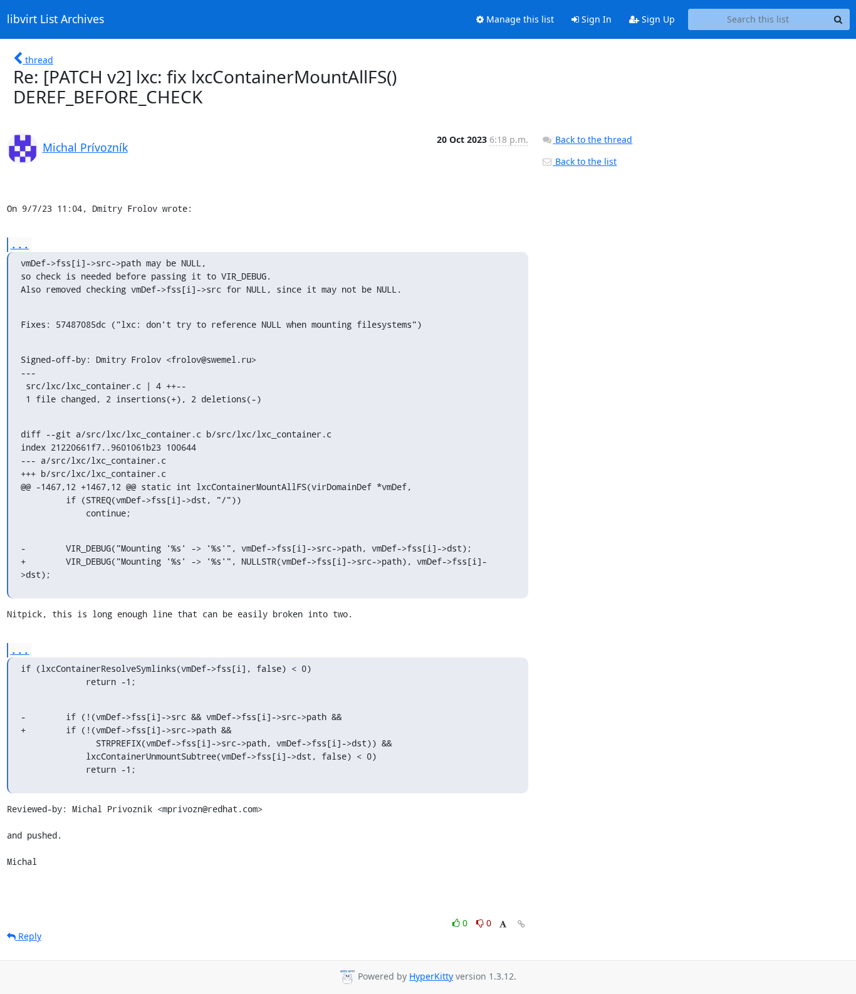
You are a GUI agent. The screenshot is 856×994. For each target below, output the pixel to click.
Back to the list (585, 161)
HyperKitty (431, 976)
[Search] (838, 19)
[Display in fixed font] (502, 924)
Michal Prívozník (85, 147)
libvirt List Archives (55, 19)
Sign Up (657, 19)
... (20, 244)
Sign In (595, 19)
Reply (28, 936)
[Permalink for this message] (521, 924)
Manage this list (519, 19)
